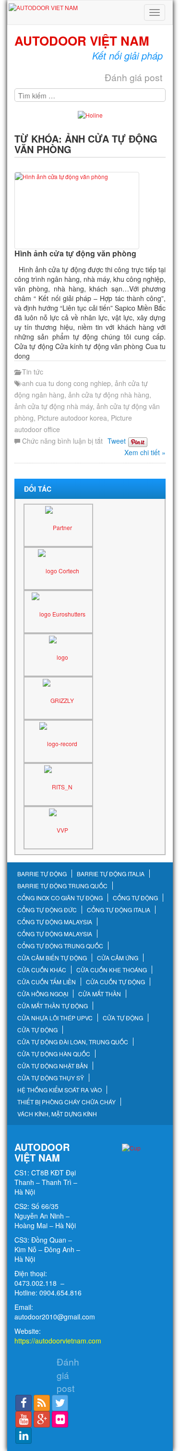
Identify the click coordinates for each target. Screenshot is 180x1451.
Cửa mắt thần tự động (52, 1006)
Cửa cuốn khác (41, 970)
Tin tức (32, 371)
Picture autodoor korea (72, 418)
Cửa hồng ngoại (42, 994)
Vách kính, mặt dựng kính (57, 1114)
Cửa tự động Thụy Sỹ (50, 1078)
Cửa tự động (123, 1018)
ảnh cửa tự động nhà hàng (108, 394)
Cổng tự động (135, 898)
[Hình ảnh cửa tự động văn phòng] (90, 210)
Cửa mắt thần (99, 994)
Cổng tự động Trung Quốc (60, 946)
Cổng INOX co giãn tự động (60, 898)
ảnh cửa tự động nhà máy (53, 406)
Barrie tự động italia (110, 874)
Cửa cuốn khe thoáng (111, 970)
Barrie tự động (42, 874)
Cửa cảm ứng (117, 958)
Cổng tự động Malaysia (54, 922)
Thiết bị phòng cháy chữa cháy (66, 1102)
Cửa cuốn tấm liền (46, 982)
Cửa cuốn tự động (115, 982)
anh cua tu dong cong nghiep (66, 383)
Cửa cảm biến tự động (52, 958)
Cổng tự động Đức (47, 910)
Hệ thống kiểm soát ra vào (59, 1090)
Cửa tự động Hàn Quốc (53, 1054)
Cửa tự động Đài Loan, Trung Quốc (72, 1042)
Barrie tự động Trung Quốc (62, 886)
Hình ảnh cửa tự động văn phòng (75, 253)
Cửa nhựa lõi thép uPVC (55, 1018)
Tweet (117, 441)
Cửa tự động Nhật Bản (52, 1066)
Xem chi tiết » (145, 452)
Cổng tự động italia (118, 910)
